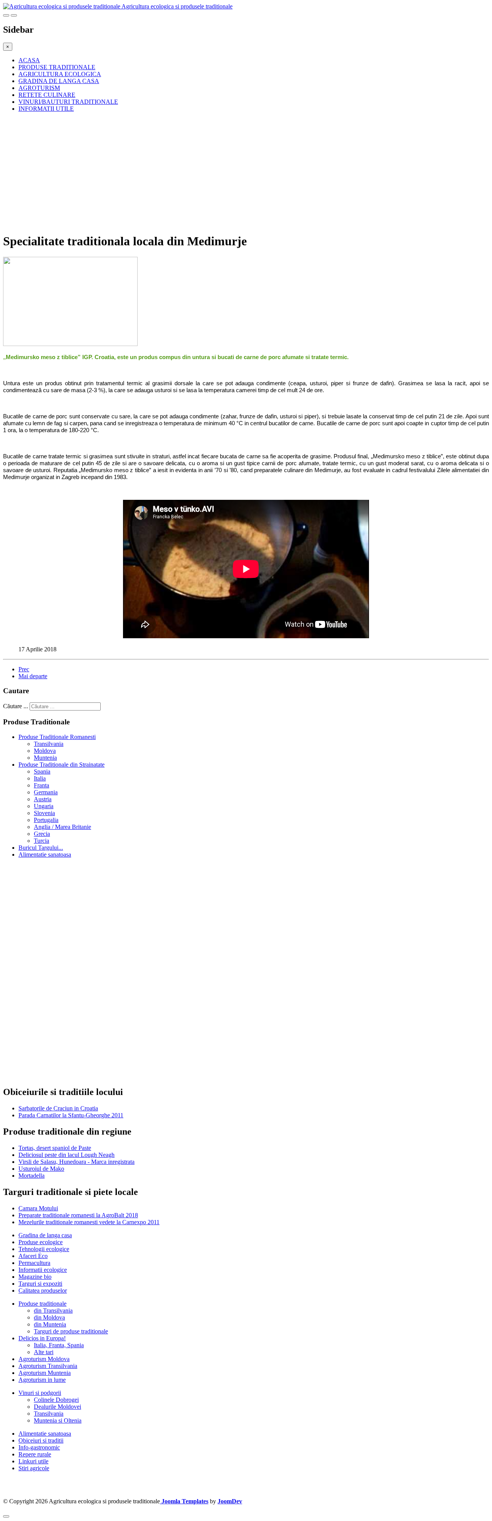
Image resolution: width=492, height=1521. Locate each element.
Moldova (45, 750)
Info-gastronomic (39, 1447)
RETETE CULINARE (46, 95)
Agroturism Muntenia (44, 1373)
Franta (41, 785)
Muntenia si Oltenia (57, 1420)
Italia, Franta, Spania (59, 1345)
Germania (46, 792)
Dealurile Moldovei (57, 1406)
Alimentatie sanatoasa (44, 854)
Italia (40, 778)
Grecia (42, 833)
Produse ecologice (40, 1242)
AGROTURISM (39, 88)
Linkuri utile (33, 1461)
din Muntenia (50, 1324)
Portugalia (46, 820)
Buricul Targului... (40, 847)
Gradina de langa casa (45, 1235)
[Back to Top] (6, 1516)
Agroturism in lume (42, 1379)
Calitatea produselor (42, 1290)
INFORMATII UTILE (46, 108)
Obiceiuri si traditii (40, 1440)
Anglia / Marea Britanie (62, 827)
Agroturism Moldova (44, 1359)
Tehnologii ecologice (43, 1249)
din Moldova (49, 1317)
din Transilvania (53, 1310)
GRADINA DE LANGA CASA (58, 81)
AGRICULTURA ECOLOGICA (59, 74)
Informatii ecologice (42, 1269)
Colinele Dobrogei (56, 1399)
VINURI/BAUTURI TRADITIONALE (68, 101)
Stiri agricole (33, 1468)
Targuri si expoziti (40, 1283)
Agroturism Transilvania (47, 1366)
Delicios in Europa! (42, 1338)
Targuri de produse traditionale (71, 1331)
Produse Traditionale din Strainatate (61, 764)
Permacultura (34, 1263)
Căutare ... (15, 706)
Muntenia (45, 757)
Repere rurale (34, 1454)
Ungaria (43, 806)
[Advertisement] (233, 172)
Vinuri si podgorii (39, 1393)
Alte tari (43, 1352)
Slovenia (44, 813)
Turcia (41, 840)
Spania (42, 771)
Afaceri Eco (33, 1256)
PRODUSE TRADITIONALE (56, 67)
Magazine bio (35, 1276)
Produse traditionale (42, 1303)
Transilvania (48, 744)
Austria (43, 799)
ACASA (29, 60)
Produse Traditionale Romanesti (57, 737)
